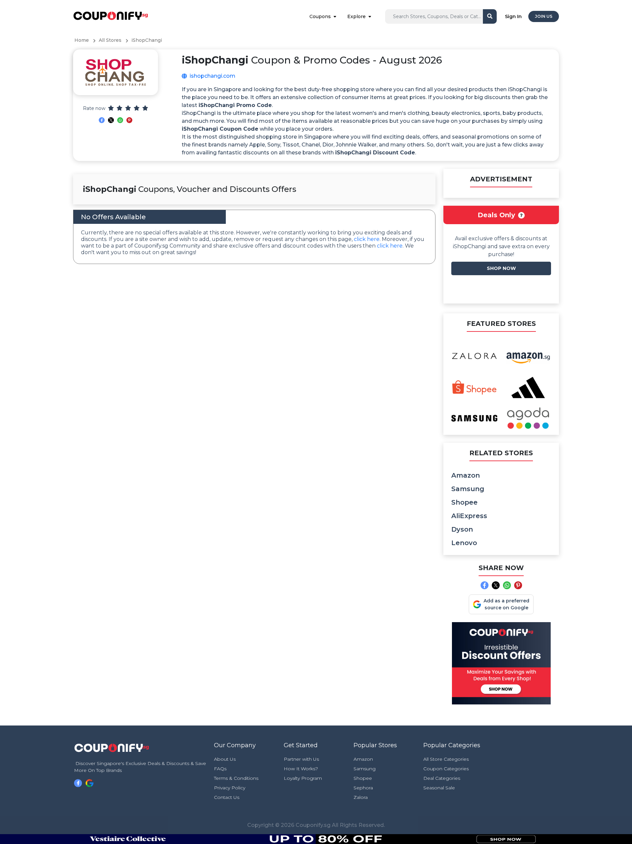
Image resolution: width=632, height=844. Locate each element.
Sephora (363, 788)
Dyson (462, 529)
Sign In (513, 16)
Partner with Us (301, 759)
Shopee (464, 502)
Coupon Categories (446, 769)
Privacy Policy (229, 788)
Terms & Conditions (236, 778)
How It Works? (301, 769)
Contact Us (226, 797)
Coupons (320, 16)
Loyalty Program (303, 778)
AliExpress (469, 516)
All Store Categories (446, 759)
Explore (356, 16)
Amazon (465, 475)
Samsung (467, 489)
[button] (521, 215)
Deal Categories (441, 778)
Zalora (361, 797)
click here (367, 239)
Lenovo (464, 543)
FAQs (220, 769)
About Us (225, 759)
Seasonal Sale (439, 788)
